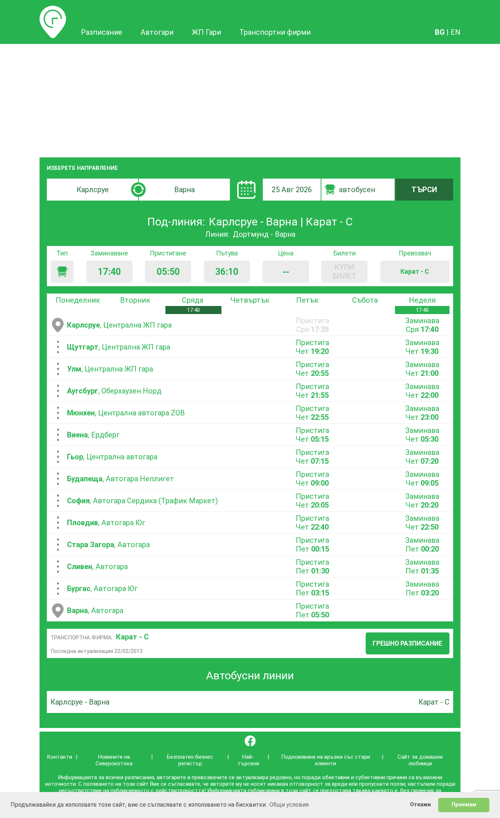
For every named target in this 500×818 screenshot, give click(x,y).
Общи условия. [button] (289, 804)
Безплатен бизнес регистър (190, 760)
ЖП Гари (206, 32)
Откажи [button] (420, 805)
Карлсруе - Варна (80, 702)
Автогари (157, 32)
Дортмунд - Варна (264, 234)
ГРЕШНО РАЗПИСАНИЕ (407, 643)
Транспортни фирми (275, 32)
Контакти (59, 757)
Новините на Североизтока (114, 760)
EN (455, 32)
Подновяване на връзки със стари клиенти (325, 760)
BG (440, 32)
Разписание (53, 9)
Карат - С (132, 636)
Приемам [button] (464, 805)
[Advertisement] (250, 99)
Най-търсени (248, 760)
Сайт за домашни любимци (420, 760)
